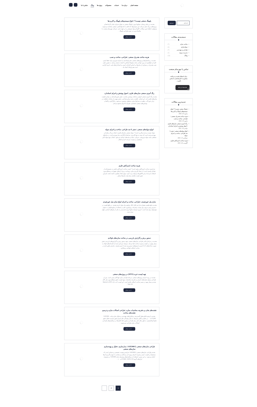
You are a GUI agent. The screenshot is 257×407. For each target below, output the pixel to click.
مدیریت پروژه (183, 52)
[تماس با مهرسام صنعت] (75, 5)
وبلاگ (186, 55)
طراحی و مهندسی (182, 50)
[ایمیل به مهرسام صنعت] (71, 5)
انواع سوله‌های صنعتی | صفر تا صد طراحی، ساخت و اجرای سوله (179, 133)
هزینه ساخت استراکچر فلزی (179, 140)
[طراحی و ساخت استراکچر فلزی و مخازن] (182, 5)
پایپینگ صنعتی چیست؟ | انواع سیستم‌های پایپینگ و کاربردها (179, 110)
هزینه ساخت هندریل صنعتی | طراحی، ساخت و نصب (179, 117)
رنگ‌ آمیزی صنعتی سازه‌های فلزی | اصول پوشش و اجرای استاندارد (178, 125)
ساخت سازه (184, 44)
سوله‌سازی (184, 47)
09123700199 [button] (182, 87)
